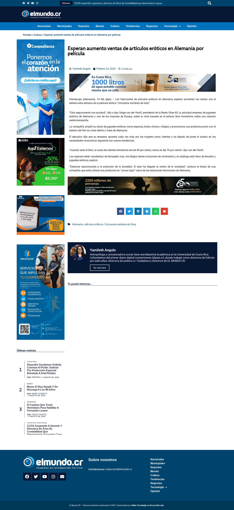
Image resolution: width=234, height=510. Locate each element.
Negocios (152, 26)
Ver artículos (99, 267)
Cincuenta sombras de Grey (120, 224)
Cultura (114, 26)
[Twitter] (28, 3)
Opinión (192, 26)
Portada (27, 35)
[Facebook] (23, 3)
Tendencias (133, 26)
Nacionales (44, 26)
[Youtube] (32, 3)
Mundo (100, 26)
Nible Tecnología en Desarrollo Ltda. (148, 505)
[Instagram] (37, 3)
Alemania (77, 224)
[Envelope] (62, 477)
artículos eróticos (93, 224)
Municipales (64, 26)
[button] (209, 3)
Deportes (83, 26)
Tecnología (170, 26)
